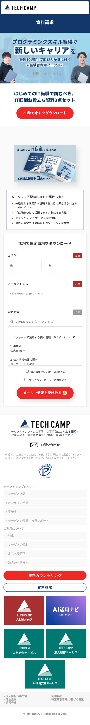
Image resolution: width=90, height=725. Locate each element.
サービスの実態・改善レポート (28, 520)
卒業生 (12, 511)
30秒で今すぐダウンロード (45, 113)
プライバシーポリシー (41, 380)
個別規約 (11, 699)
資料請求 (45, 587)
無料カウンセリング (45, 575)
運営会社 (11, 702)
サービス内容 (17, 493)
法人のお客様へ (18, 562)
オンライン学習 (18, 502)
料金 (11, 535)
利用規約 (56, 696)
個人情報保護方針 (16, 696)
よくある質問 (68, 431)
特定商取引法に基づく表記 (67, 699)
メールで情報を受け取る (43, 393)
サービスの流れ (18, 544)
